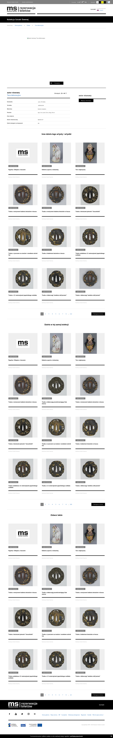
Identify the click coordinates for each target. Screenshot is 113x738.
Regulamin (83, 715)
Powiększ (57, 83)
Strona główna (18, 25)
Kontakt (89, 715)
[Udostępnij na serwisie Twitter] (64, 93)
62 (71, 695)
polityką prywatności (76, 736)
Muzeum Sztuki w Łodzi (12, 2)
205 (71, 504)
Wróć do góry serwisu (98, 715)
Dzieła (28, 25)
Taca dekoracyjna (39, 25)
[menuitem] (93, 9)
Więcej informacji (86, 100)
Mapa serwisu (54, 715)
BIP (59, 715)
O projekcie (64, 715)
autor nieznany (13, 92)
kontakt (93, 9)
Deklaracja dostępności (74, 715)
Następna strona (98, 314)
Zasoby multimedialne (27, 2)
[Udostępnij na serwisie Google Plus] (62, 93)
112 (71, 314)
